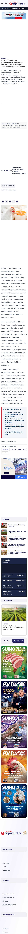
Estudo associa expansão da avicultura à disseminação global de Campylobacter (17, 552)
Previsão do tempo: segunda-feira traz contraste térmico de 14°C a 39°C (14, 426)
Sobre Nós (6, 863)
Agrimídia (6, 170)
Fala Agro (5, 928)
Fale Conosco (7, 870)
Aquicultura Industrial (9, 897)
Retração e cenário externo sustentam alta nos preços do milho (14, 432)
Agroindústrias (16, 167)
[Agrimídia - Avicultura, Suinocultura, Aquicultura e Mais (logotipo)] (17, 3)
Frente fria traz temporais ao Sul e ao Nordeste (17, 532)
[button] (6, 3)
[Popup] (2, 3)
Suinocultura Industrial (9, 904)
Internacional (16, 173)
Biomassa (5, 901)
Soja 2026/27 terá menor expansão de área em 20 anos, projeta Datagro (14, 414)
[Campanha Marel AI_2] (14, 469)
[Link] (14, 662)
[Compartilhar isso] (3, 201)
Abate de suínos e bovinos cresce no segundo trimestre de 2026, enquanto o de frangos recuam (17, 539)
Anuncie (5, 866)
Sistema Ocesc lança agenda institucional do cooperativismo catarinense (14, 420)
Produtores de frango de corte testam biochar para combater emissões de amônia (16, 545)
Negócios (23, 173)
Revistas (5, 932)
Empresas (15, 171)
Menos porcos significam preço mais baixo (16, 525)
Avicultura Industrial (18, 169)
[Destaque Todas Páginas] (14, 16)
